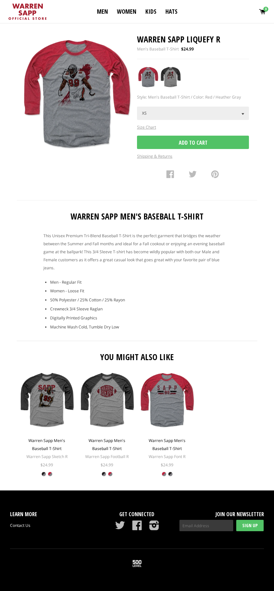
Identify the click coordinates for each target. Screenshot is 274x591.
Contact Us (20, 525)
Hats (171, 11)
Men (102, 11)
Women (126, 11)
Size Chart (146, 127)
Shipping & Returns (154, 156)
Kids (150, 11)
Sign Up (250, 525)
